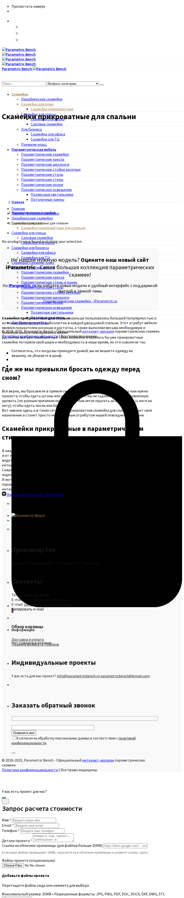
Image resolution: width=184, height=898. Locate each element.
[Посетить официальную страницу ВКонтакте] (23, 40)
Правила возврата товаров (35, 644)
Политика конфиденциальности (30, 769)
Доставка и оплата (28, 639)
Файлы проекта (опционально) (28, 860)
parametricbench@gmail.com (48, 604)
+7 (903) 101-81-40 (34, 594)
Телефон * (10, 830)
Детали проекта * (17, 840)
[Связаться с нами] (4, 797)
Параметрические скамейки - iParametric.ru (80, 301)
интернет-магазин (98, 331)
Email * (8, 825)
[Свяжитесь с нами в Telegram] (23, 33)
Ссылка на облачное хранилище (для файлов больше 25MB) (52, 845)
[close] (5, 801)
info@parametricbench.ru (45, 599)
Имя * (6, 820)
